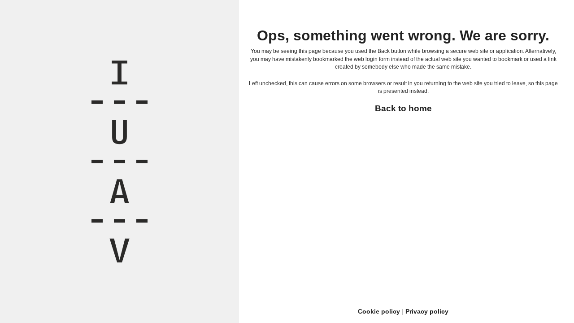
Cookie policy (379, 311)
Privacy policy (426, 311)
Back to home (403, 108)
